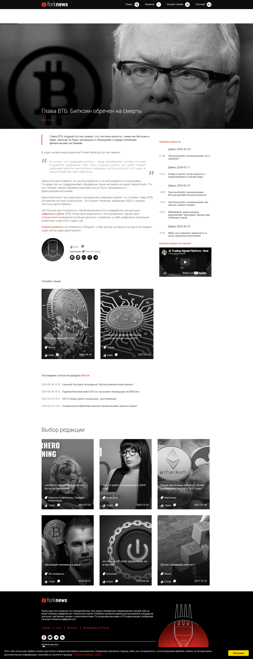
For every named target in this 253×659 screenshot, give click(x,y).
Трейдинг (80, 497)
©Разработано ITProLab (96, 627)
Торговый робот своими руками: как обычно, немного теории (188, 203)
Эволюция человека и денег (63, 564)
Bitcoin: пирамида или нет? (177, 564)
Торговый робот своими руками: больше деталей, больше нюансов (187, 193)
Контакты (72, 627)
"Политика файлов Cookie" (87, 654)
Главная (46, 627)
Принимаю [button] (238, 653)
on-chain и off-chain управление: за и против (124, 563)
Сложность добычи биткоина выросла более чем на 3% (122, 336)
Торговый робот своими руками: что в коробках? (189, 157)
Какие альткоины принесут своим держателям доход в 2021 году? (182, 486)
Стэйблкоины (66, 497)
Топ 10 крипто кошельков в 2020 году (124, 486)
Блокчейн (111, 573)
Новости (53, 497)
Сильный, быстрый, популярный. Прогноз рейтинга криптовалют (97, 384)
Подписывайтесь (53, 227)
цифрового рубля (53, 213)
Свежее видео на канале (175, 243)
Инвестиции (55, 500)
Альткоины (170, 497)
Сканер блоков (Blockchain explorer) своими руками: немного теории (99, 406)
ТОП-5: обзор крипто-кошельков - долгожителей (89, 398)
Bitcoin (89, 251)
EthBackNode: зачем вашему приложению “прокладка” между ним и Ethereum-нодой (189, 215)
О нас (58, 627)
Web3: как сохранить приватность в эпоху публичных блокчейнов (187, 234)
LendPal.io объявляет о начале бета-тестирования (64, 486)
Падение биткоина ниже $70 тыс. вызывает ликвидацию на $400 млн (100, 391)
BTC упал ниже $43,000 (60, 338)
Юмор (97, 251)
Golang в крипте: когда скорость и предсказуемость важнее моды (186, 175)
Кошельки (112, 497)
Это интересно (56, 573)
